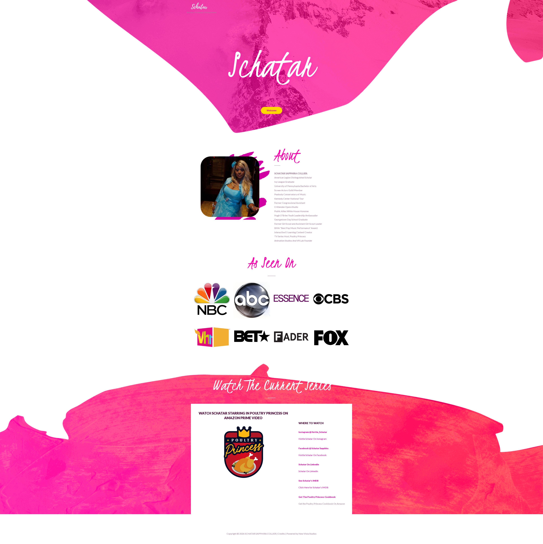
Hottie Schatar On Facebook (313, 455)
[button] (271, 110)
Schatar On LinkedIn (308, 471)
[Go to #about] (271, 124)
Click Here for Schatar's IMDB (314, 487)
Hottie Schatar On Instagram (313, 438)
